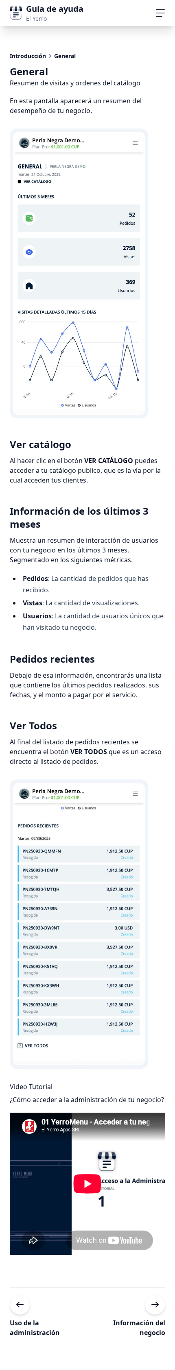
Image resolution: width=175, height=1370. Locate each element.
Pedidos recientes (52, 658)
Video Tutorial (31, 1086)
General (65, 56)
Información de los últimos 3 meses (79, 517)
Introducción (28, 56)
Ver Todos (33, 725)
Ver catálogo (40, 444)
